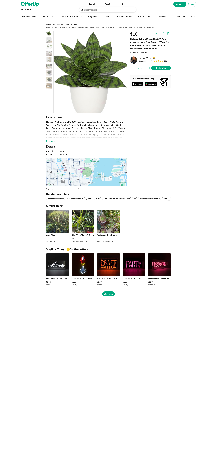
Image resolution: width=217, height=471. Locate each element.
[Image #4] (49, 53)
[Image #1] (49, 33)
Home (48, 24)
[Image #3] (49, 46)
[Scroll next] (169, 198)
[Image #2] (49, 40)
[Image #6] (49, 66)
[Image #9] (49, 86)
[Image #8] (49, 79)
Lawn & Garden (70, 24)
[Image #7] (49, 73)
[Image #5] (49, 60)
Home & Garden (57, 24)
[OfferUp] (30, 4)
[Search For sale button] (82, 9)
